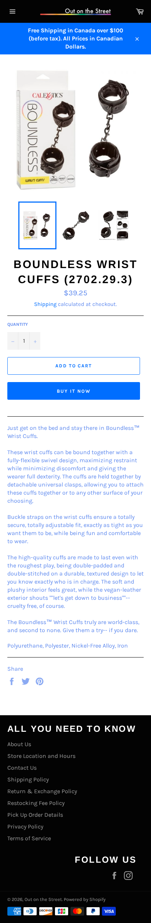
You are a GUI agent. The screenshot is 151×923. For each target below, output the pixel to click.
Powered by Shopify (85, 899)
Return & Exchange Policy (42, 791)
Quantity (17, 324)
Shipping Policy (28, 779)
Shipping (45, 304)
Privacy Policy (25, 826)
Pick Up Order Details (35, 814)
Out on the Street (43, 899)
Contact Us (22, 767)
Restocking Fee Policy (36, 802)
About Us (19, 744)
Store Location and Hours (41, 755)
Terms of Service (29, 838)
